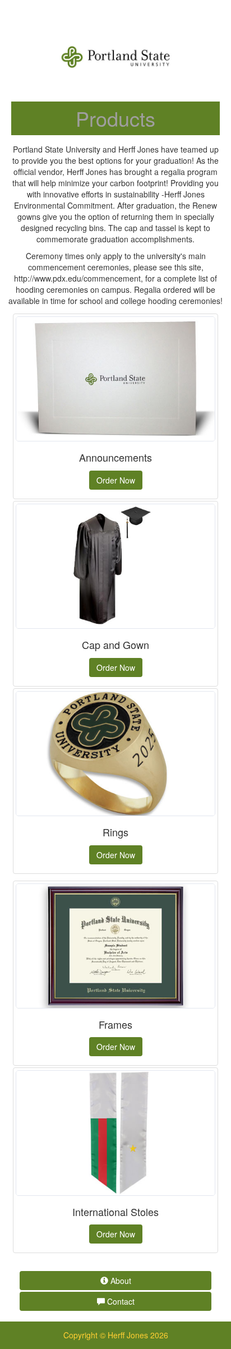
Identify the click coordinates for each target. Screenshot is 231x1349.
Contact (120, 1301)
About (119, 1280)
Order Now (115, 480)
